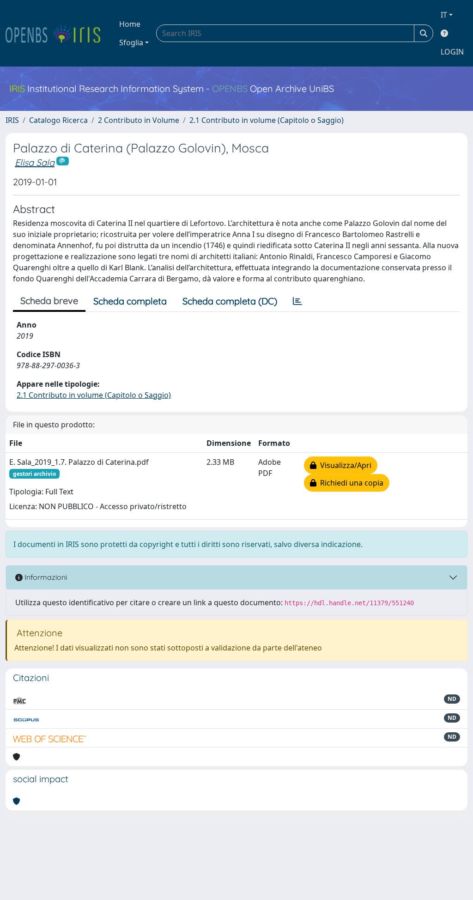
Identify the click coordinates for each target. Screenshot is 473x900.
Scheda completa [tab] (130, 301)
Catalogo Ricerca (58, 120)
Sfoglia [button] (131, 42)
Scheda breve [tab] (49, 300)
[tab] (297, 301)
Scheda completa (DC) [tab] (229, 301)
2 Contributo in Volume (138, 120)
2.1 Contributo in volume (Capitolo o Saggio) (266, 120)
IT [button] (444, 15)
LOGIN (452, 52)
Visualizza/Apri (343, 465)
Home (129, 24)
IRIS (12, 120)
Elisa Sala (35, 162)
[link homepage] (57, 33)
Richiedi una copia (349, 483)
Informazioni (45, 577)
